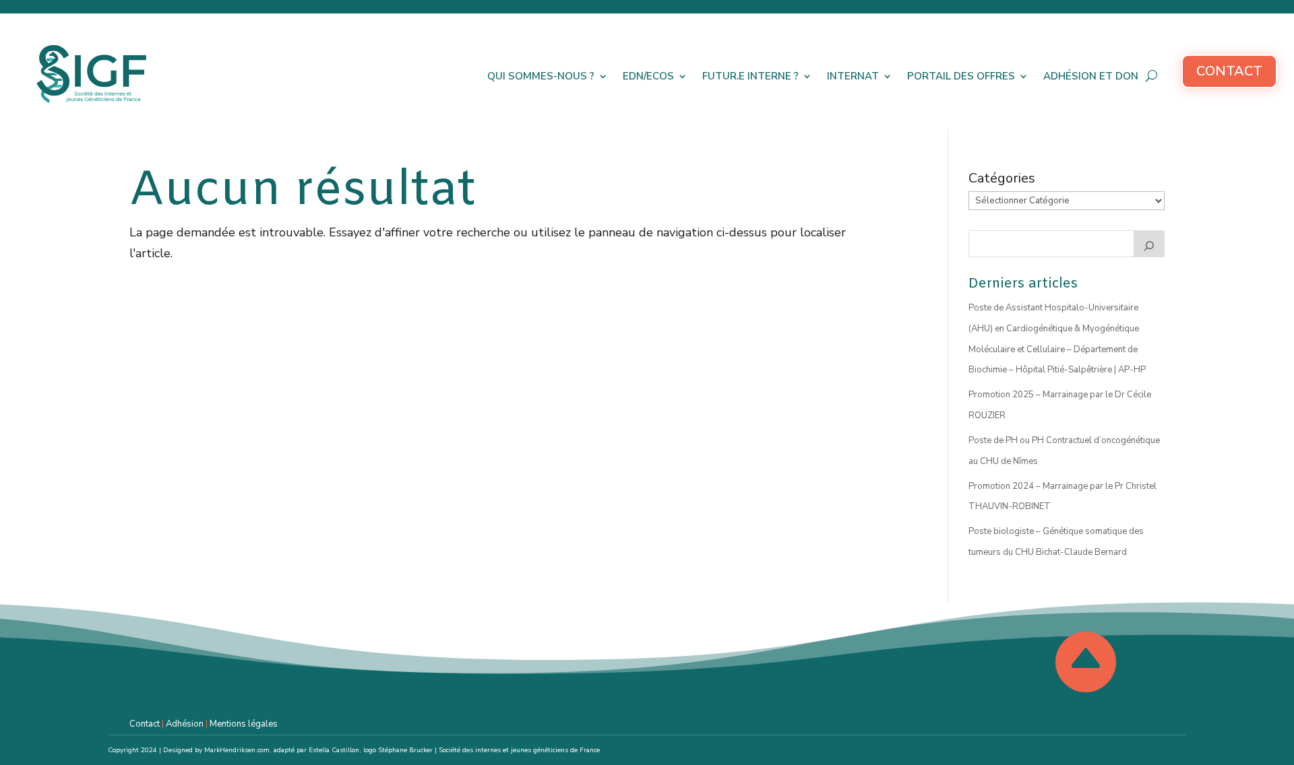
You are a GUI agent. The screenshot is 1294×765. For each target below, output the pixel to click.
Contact (1229, 71)
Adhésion (185, 724)
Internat (853, 76)
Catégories (1001, 178)
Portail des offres (961, 76)
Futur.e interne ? (750, 76)
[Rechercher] (1149, 243)
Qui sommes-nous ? (540, 76)
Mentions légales (244, 724)
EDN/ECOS (648, 76)
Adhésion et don (1090, 76)
